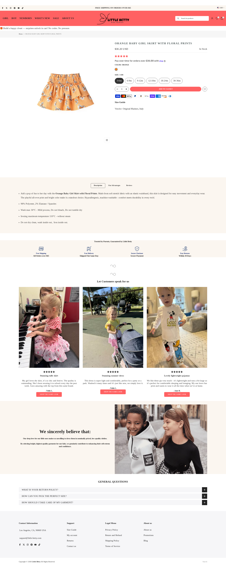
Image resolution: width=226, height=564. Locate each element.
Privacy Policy (111, 530)
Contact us (71, 546)
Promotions (149, 535)
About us (148, 530)
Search (205, 562)
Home (21, 34)
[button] (122, 56)
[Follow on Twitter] (6, 8)
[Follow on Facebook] (2, 8)
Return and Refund (113, 535)
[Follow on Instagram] (10, 8)
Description (98, 185)
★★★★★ (49, 371)
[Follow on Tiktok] (22, 8)
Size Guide (120, 102)
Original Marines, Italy (133, 109)
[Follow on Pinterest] (14, 8)
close (3, 3)
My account (72, 535)
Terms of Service (112, 546)
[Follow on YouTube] (18, 8)
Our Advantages (114, 185)
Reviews (129, 185)
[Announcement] (113, 2)
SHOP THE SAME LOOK (49, 394)
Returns (70, 540)
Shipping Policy (112, 540)
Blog (146, 540)
